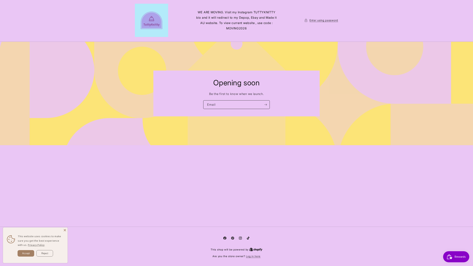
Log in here (253, 256)
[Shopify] (255, 249)
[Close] (65, 230)
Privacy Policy (36, 245)
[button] (321, 20)
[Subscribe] (265, 104)
